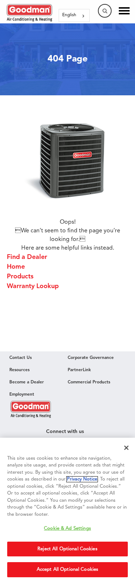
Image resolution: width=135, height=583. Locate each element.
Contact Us (20, 358)
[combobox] (74, 15)
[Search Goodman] (105, 11)
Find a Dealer (29, 257)
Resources (19, 370)
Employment (21, 394)
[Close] (126, 448)
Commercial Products (89, 382)
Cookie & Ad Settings (67, 528)
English (69, 15)
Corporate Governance (91, 358)
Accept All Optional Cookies (68, 569)
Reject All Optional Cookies (67, 549)
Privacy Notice (82, 479)
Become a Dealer (26, 382)
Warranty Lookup (33, 286)
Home (16, 267)
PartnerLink (79, 370)
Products (20, 276)
